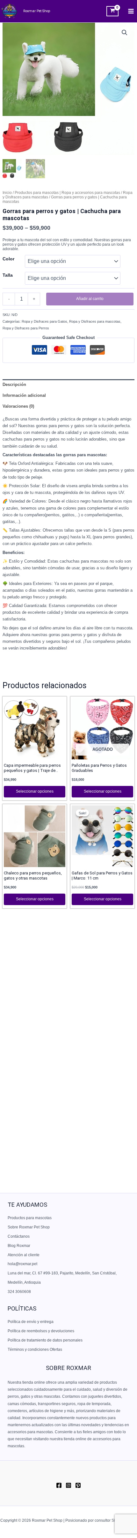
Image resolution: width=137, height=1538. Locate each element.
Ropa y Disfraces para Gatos (44, 321)
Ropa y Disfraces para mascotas (94, 321)
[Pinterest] (78, 1485)
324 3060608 (19, 1291)
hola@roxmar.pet (22, 1264)
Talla (8, 275)
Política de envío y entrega (31, 1321)
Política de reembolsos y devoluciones (41, 1331)
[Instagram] (68, 1485)
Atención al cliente (24, 1255)
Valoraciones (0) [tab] (18, 406)
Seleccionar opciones (35, 791)
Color (8, 258)
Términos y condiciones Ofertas (35, 1349)
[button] (124, 32)
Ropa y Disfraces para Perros (26, 328)
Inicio (7, 192)
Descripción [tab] (14, 384)
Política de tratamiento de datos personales (45, 1340)
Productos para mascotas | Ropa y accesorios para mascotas (67, 192)
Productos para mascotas (30, 1218)
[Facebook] (59, 1485)
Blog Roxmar (19, 1245)
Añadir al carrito (90, 298)
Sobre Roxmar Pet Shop (29, 1227)
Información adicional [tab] (24, 395)
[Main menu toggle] (131, 11)
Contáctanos (19, 1236)
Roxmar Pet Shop (36, 11)
